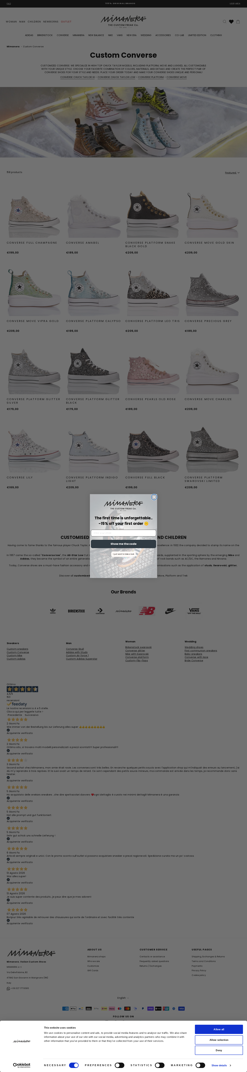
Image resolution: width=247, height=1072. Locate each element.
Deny (219, 1050)
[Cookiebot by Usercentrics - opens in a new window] (21, 1065)
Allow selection (219, 1039)
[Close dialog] (154, 497)
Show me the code (123, 544)
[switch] (119, 1065)
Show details (219, 1065)
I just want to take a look (123, 554)
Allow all (219, 1029)
